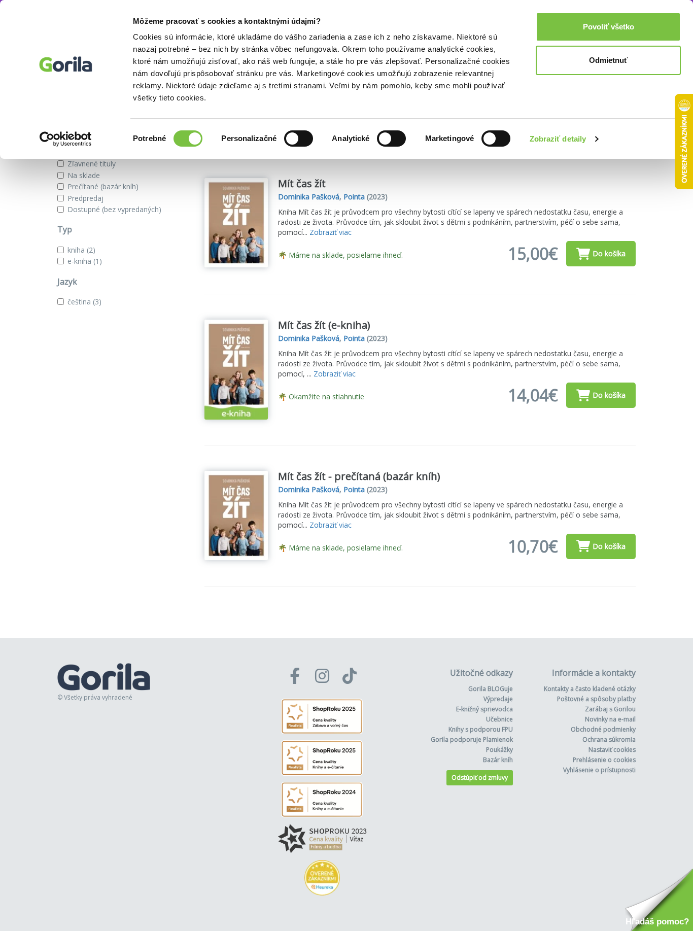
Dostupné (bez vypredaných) (114, 209)
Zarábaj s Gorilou (610, 709)
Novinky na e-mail (610, 719)
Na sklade (83, 175)
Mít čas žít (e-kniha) (324, 325)
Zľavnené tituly (91, 163)
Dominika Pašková (308, 196)
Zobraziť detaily (558, 138)
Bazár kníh (498, 759)
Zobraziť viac (330, 232)
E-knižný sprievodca (484, 709)
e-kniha (84, 261)
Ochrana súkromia (609, 739)
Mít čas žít (302, 183)
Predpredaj (85, 198)
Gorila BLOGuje (490, 688)
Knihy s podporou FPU (480, 729)
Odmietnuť (608, 60)
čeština (84, 301)
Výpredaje (498, 699)
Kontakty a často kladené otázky (590, 688)
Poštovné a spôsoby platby (596, 699)
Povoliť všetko (608, 26)
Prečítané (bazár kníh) (102, 186)
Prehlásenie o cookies (604, 759)
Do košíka (609, 253)
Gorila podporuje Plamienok (472, 739)
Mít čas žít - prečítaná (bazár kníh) (359, 476)
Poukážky (499, 749)
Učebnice (499, 719)
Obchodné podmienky (603, 729)
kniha (81, 250)
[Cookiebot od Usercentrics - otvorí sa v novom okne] (65, 139)
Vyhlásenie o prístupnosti (599, 770)
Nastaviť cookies (612, 749)
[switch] (298, 138)
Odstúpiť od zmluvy (480, 777)
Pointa (354, 196)
